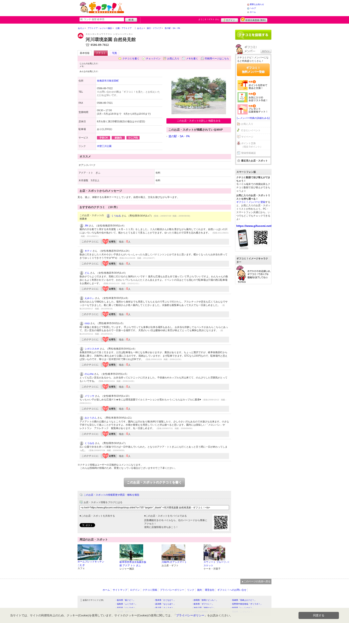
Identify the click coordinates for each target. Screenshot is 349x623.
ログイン (229, 19)
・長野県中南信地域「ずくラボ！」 (246, 604)
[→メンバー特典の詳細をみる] (253, 118)
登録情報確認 (248, 153)
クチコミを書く (130, 58)
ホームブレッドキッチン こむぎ (91, 563)
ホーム (253, 12)
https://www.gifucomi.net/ (254, 225)
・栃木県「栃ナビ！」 (125, 600)
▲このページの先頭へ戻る (255, 581)
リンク (190, 589)
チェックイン (153, 58)
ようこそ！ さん (208, 19)
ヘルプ (253, 8)
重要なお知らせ (257, 4)
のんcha (89, 374)
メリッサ (89, 396)
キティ (88, 250)
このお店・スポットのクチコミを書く (154, 482)
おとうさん (91, 417)
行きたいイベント (251, 130)
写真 (114, 53)
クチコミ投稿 (150, 589)
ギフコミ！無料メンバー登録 (253, 69)
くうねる (116, 215)
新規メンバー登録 (253, 19)
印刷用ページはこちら (217, 58)
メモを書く (192, 58)
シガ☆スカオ (92, 348)
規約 (199, 589)
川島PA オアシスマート (174, 562)
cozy (87, 323)
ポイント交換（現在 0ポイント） (252, 145)
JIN (86, 225)
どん (87, 272)
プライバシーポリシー (172, 589)
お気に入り (173, 58)
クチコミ (101, 53)
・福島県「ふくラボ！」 (126, 604)
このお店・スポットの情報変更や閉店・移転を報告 (111, 494)
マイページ (247, 136)
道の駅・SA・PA (179, 136)
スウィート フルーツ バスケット (216, 564)
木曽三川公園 (104, 146)
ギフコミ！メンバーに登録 (250, 202)
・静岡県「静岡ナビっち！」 (205, 600)
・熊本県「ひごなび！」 (164, 600)
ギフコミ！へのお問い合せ (231, 589)
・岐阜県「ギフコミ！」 (203, 604)
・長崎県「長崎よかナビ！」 (243, 600)
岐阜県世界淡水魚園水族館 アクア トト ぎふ (133, 564)
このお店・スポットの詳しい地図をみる (199, 120)
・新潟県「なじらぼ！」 (164, 604)
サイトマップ (120, 589)
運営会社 (209, 589)
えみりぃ (89, 298)
